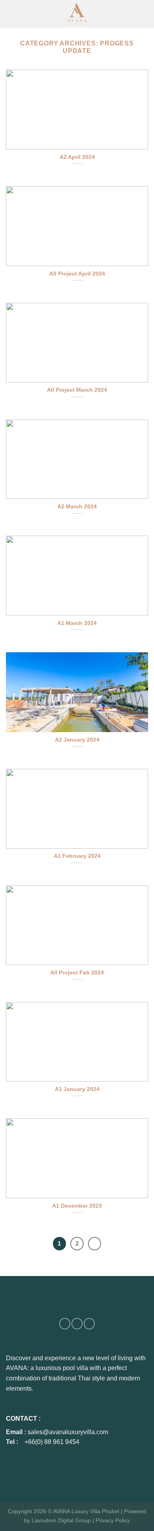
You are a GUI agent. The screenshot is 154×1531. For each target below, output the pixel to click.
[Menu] (14, 14)
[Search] (142, 14)
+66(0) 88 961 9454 (51, 1441)
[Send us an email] (77, 1323)
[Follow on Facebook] (64, 1323)
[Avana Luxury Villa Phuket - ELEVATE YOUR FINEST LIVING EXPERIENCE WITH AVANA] (77, 14)
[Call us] (89, 1323)
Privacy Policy (113, 1520)
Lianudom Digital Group (61, 1520)
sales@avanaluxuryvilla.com (68, 1432)
